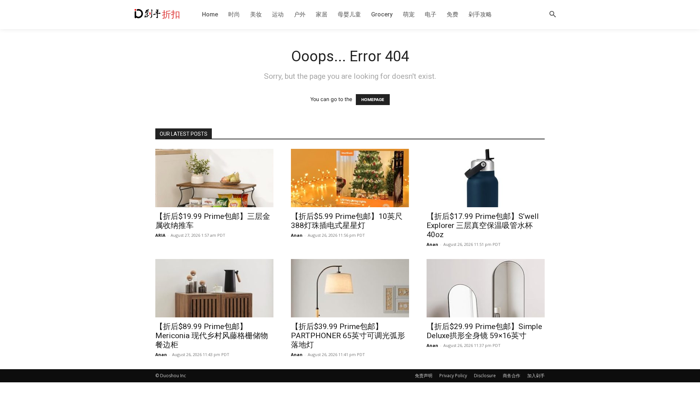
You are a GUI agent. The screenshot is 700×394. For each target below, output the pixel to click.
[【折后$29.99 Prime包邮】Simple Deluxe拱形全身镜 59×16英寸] (486, 288)
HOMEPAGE (372, 99)
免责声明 (423, 375)
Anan (297, 235)
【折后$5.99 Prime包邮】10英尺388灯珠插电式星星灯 (346, 221)
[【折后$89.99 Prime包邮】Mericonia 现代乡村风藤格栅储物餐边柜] (214, 288)
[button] (552, 14)
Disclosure (485, 375)
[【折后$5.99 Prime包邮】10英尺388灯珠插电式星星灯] (350, 178)
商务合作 (511, 375)
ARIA (160, 235)
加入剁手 (536, 375)
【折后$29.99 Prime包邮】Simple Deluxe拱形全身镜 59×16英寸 (484, 331)
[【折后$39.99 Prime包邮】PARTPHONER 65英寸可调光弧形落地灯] (350, 288)
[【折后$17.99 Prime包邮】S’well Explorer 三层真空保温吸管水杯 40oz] (486, 178)
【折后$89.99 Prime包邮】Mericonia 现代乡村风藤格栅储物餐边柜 (211, 335)
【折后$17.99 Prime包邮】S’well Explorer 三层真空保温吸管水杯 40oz (483, 225)
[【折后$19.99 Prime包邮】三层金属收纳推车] (214, 178)
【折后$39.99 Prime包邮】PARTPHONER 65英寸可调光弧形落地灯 (348, 335)
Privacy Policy (453, 375)
